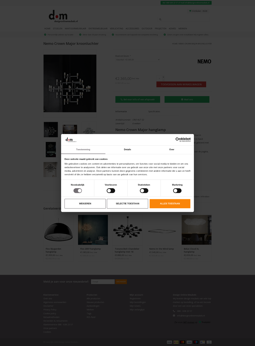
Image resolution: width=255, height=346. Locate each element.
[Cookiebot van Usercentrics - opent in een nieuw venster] (178, 140)
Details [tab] (127, 149)
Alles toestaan (170, 203)
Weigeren (85, 203)
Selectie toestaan (127, 203)
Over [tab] (171, 149)
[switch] (111, 190)
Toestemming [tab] (83, 149)
